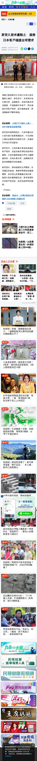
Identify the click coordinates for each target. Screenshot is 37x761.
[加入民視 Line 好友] (18, 507)
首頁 (4, 7)
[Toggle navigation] (2, 2)
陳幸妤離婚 (22, 7)
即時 (11, 7)
